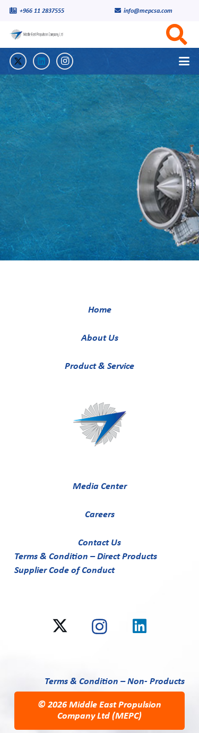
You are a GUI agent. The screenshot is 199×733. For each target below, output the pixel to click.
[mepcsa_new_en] (39, 34)
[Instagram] (64, 61)
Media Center (100, 487)
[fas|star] (99, 424)
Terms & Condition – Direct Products (85, 557)
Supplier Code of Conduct (64, 571)
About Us (99, 338)
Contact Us (99, 543)
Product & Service (99, 366)
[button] (184, 61)
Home (99, 310)
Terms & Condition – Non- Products (115, 682)
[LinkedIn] (41, 61)
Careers (100, 515)
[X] (18, 61)
